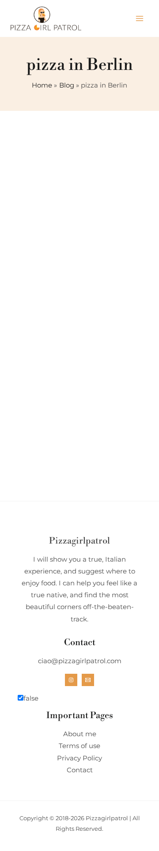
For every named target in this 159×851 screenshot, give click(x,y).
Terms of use (79, 746)
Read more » (42, 506)
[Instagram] (71, 680)
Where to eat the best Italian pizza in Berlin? (71, 414)
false (30, 698)
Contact (80, 770)
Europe (23, 388)
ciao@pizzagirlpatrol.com (79, 661)
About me (79, 734)
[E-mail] (88, 680)
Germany (56, 388)
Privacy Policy (79, 758)
